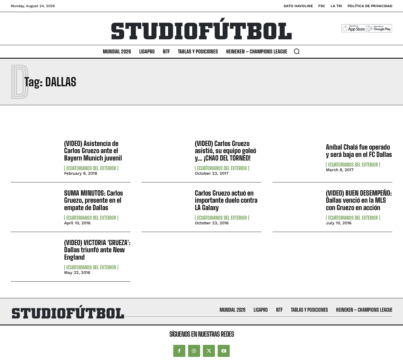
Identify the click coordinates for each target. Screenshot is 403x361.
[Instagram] (194, 351)
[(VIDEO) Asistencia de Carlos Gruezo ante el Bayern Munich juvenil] (35, 157)
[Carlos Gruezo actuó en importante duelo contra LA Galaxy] (165, 207)
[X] (209, 351)
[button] (296, 51)
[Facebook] (179, 351)
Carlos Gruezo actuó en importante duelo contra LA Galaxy (226, 200)
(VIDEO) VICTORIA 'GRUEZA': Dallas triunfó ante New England (97, 250)
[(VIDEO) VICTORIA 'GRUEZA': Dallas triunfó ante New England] (35, 256)
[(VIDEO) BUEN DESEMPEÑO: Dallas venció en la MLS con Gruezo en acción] (296, 207)
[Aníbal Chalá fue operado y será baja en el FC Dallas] (296, 157)
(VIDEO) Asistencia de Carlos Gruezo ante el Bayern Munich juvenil (93, 150)
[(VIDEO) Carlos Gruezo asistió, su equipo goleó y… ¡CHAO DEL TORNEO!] (165, 157)
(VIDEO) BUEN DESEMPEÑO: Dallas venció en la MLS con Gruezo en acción (359, 200)
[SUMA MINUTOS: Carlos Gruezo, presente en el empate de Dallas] (35, 207)
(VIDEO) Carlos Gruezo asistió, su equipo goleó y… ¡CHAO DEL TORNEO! (225, 150)
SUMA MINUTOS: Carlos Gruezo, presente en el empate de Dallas (93, 200)
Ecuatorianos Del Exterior (91, 168)
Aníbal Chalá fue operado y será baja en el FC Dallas (359, 150)
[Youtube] (224, 351)
